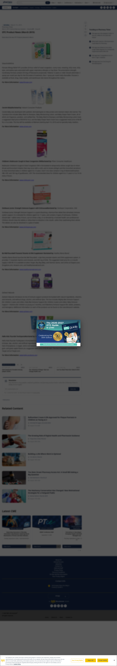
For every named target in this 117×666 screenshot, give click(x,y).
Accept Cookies (102, 660)
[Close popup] (78, 322)
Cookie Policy (17, 664)
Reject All (90, 660)
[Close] (114, 660)
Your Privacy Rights (77, 660)
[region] (58, 660)
